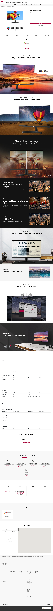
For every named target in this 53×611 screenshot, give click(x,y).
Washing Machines (21, 573)
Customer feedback (29, 582)
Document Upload (29, 588)
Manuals (28, 575)
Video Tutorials (29, 574)
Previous (5, 29)
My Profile (28, 590)
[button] (15, 17)
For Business (49, 0)
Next (25, 29)
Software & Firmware (29, 576)
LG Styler (20, 574)
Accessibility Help (24, 607)
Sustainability (37, 574)
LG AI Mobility (29, 599)
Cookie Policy (17, 607)
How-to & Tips (29, 573)
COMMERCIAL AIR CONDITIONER (4, 581)
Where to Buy (40, 23)
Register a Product (29, 571)
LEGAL (20, 607)
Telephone (28, 581)
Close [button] (26, 358)
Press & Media (37, 573)
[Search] (51, 2)
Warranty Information (29, 584)
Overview (6, 35)
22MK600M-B (24, 457)
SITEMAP (3, 607)
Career (36, 572)
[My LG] (49, 2)
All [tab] (5, 531)
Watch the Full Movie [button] (26, 308)
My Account (28, 589)
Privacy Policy (12, 607)
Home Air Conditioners (4, 580)
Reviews (26, 35)
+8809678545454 (7, 491)
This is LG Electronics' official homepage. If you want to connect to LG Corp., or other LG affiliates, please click (13, 609)
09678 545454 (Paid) (20, 493)
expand (50, 14)
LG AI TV (28, 597)
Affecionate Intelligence (30, 596)
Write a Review (26, 442)
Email (28, 580)
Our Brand (36, 571)
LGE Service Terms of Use (7, 607)
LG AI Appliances (29, 598)
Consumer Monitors (12, 571)
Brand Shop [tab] (13, 531)
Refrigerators (20, 571)
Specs (17, 35)
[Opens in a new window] (47, 604)
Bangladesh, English (5, 604)
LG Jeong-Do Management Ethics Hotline (47, 608)
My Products (28, 591)
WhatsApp (28, 579)
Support (36, 35)
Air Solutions (3, 578)
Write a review (32, 12)
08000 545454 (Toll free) (20, 492)
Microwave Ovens (21, 572)
